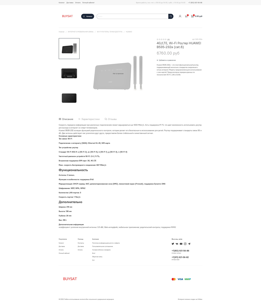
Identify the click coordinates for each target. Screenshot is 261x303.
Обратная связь (97, 257)
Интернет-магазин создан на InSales (190, 299)
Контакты (81, 243)
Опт (93, 260)
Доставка (69, 3)
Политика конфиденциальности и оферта (106, 243)
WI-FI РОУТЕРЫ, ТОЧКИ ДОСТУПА (109, 32)
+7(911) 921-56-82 (180, 257)
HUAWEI (129, 32)
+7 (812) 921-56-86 (195, 3)
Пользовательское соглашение (102, 246)
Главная (61, 32)
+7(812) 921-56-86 (180, 250)
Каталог (62, 3)
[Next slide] (149, 73)
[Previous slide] (86, 73)
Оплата (77, 3)
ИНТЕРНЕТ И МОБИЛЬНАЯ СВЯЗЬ (80, 32)
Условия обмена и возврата (101, 250)
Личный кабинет (88, 3)
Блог (93, 253)
